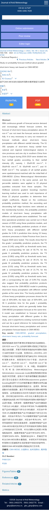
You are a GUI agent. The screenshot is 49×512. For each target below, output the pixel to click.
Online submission (24, 28)
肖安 (4, 90)
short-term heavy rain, (12, 336)
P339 (4, 463)
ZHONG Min (5, 71)
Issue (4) (44, 51)
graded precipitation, (37, 333)
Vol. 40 (34, 51)
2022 (28, 51)
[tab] (24, 113)
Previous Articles (26, 59)
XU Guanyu (7, 78)
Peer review (24, 36)
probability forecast (30, 336)
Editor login (24, 44)
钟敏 (2, 86)
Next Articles (41, 59)
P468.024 (6, 459)
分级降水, (25, 449)
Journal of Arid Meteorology (14, 2)
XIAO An (5, 75)
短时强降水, (35, 449)
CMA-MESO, (21, 333)
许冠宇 (4, 94)
